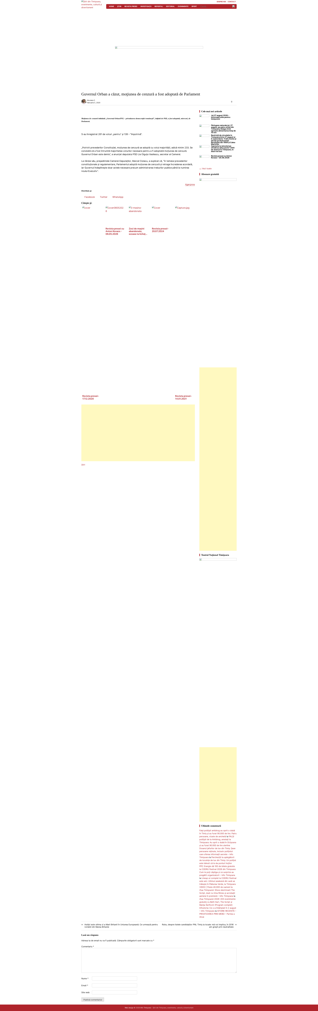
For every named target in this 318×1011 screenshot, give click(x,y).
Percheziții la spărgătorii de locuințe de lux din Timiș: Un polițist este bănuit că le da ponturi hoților (217, 860)
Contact (232, 2)
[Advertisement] (159, 27)
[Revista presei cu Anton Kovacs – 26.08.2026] (204, 160)
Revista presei (130, 6)
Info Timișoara (145, 1008)
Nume (84, 978)
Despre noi (221, 2)
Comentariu (87, 946)
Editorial (170, 6)
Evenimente (183, 6)
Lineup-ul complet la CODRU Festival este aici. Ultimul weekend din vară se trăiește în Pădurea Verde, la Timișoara (217, 881)
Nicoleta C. (91, 100)
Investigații (145, 6)
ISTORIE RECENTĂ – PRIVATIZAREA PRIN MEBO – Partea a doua (217, 914)
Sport (194, 6)
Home (111, 6)
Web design (129, 1008)
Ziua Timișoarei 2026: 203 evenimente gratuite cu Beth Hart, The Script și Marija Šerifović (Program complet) (217, 902)
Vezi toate (207, 168)
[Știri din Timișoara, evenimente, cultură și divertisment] (92, 7)
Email (84, 985)
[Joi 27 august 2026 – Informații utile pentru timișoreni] (204, 119)
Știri (119, 6)
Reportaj (159, 6)
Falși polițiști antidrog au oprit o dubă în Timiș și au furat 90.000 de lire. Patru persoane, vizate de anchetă (218, 833)
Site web (85, 992)
